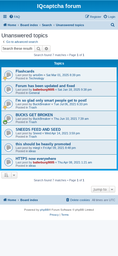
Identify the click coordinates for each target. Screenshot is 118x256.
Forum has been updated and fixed (45, 86)
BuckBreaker (41, 104)
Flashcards (25, 71)
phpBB (44, 209)
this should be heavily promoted (43, 144)
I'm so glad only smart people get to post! (51, 100)
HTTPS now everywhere (36, 159)
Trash (33, 107)
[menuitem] (14, 16)
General (34, 92)
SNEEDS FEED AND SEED (38, 129)
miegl (36, 147)
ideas (32, 151)
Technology (36, 78)
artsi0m (38, 75)
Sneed (37, 133)
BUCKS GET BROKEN (34, 115)
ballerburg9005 (43, 89)
